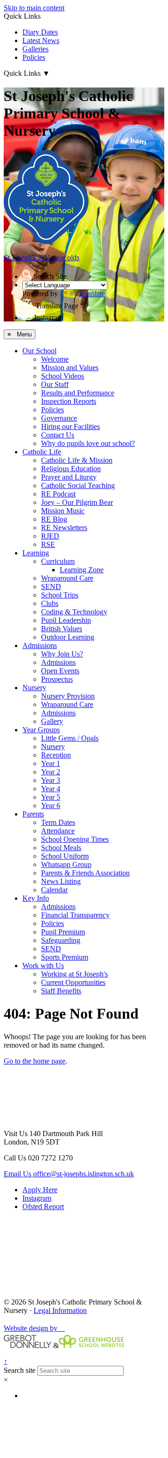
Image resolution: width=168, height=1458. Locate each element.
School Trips (59, 595)
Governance (59, 418)
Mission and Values (69, 368)
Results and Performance (77, 393)
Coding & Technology (74, 612)
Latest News (40, 40)
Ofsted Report (43, 1206)
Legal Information (60, 1310)
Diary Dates (40, 32)
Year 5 (50, 797)
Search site (19, 1370)
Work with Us (43, 966)
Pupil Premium (63, 932)
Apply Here (39, 1190)
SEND (51, 586)
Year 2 (50, 772)
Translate (91, 294)
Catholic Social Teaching (78, 485)
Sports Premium (64, 957)
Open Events (60, 671)
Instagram (36, 1198)
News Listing (61, 881)
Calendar (54, 890)
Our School (39, 351)
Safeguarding (60, 940)
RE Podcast (58, 494)
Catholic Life (41, 452)
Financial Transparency (75, 915)
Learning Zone (82, 570)
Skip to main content (34, 8)
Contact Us (57, 435)
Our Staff (55, 384)
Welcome (55, 359)
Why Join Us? (62, 654)
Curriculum (58, 561)
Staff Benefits (61, 991)
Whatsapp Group (66, 864)
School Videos (62, 376)
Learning (35, 553)
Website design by (34, 1328)
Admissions (39, 645)
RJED (50, 536)
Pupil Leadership (66, 620)
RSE (48, 544)
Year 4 (50, 789)
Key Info (35, 898)
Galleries (35, 49)
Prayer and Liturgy (69, 477)
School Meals (61, 848)
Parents (33, 814)
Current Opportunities (73, 982)
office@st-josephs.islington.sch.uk (69, 1174)
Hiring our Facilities (70, 426)
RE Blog (54, 519)
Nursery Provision (68, 696)
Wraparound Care (67, 578)
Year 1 (50, 763)
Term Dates (58, 822)
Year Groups (41, 730)
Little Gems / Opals (69, 738)
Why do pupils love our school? (88, 443)
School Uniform (65, 856)
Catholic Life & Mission (76, 460)
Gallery (52, 721)
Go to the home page (34, 1061)
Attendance (58, 831)
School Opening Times (75, 839)
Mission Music (62, 511)
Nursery (34, 688)
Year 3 (50, 780)
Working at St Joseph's (74, 974)
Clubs (49, 603)
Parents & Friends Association (85, 873)
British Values (61, 629)
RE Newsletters (64, 528)
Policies (33, 57)
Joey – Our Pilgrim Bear (77, 502)
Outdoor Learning (67, 637)
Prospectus (57, 679)
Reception (56, 755)
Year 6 (50, 805)
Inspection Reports (68, 401)
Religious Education (71, 469)
